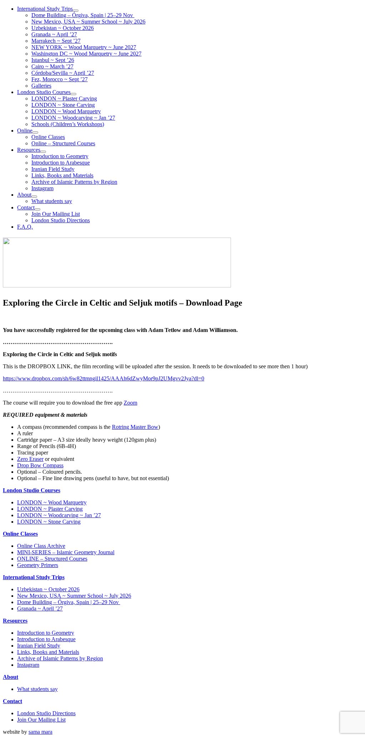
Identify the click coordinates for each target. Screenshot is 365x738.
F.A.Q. (25, 227)
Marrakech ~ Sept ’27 (56, 41)
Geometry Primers (37, 565)
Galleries (41, 86)
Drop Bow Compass (40, 465)
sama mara (40, 732)
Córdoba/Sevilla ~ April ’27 (62, 73)
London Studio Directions (60, 220)
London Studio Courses (44, 92)
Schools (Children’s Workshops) (67, 124)
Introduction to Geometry (59, 156)
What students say (51, 201)
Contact (26, 207)
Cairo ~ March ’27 (52, 66)
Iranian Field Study (52, 169)
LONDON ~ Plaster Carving (64, 98)
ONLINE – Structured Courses (52, 559)
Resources (28, 150)
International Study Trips (45, 9)
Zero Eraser (30, 459)
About (24, 195)
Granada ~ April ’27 (54, 34)
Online (24, 131)
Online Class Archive (41, 546)
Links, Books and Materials (62, 175)
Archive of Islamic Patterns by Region (74, 182)
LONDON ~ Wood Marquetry (66, 111)
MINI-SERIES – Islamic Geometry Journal (65, 552)
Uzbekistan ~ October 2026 (62, 28)
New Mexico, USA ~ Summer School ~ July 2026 (88, 22)
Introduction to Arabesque (60, 163)
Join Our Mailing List (55, 214)
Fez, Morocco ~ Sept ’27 (59, 79)
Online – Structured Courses (63, 143)
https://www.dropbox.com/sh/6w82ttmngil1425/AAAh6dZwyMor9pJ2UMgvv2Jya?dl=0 (103, 378)
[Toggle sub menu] (75, 11)
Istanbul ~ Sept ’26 (52, 60)
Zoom (130, 403)
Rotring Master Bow (135, 427)
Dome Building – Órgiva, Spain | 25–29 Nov (82, 15)
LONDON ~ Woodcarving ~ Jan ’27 (73, 118)
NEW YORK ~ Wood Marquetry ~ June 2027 (83, 47)
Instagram (42, 188)
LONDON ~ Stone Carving (63, 105)
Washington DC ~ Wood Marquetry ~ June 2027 (86, 54)
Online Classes (48, 137)
